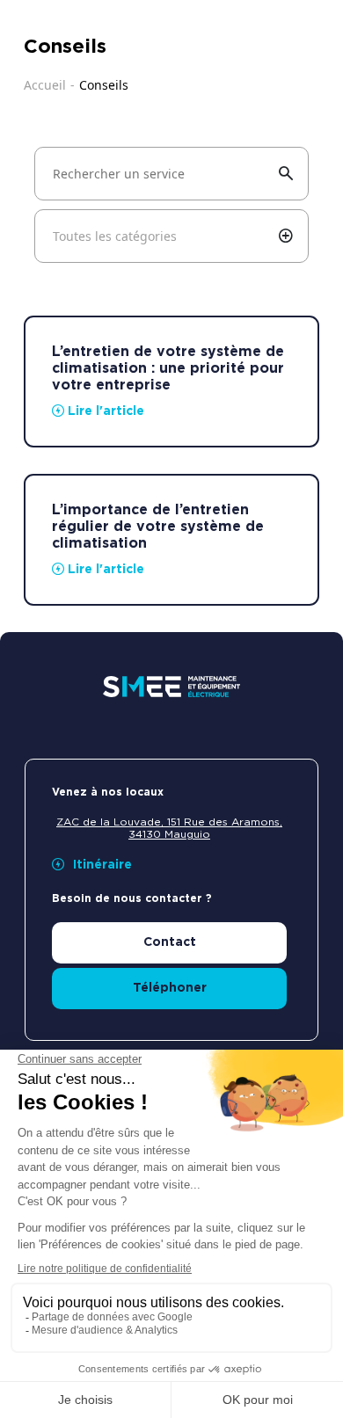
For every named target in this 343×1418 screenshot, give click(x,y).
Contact (169, 942)
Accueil (45, 84)
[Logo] (171, 686)
